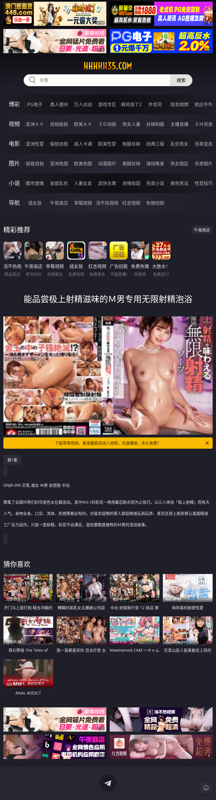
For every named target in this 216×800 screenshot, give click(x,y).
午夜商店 (59, 203)
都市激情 (35, 183)
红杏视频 (131, 203)
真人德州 (59, 104)
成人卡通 (83, 144)
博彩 (14, 104)
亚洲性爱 (35, 144)
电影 (14, 144)
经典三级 (155, 144)
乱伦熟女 (179, 144)
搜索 (181, 80)
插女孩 (35, 203)
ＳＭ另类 (204, 124)
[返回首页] (206, 787)
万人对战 (83, 104)
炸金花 (155, 104)
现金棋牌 (179, 104)
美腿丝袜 (131, 163)
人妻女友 (83, 183)
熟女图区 (179, 163)
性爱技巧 (204, 183)
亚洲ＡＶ (35, 124)
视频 (14, 124)
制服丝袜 (131, 144)
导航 (14, 203)
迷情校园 (131, 183)
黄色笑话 (179, 183)
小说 (14, 183)
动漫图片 (107, 163)
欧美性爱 (107, 144)
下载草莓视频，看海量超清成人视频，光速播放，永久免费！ (108, 443)
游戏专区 (107, 104)
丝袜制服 (155, 124)
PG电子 (34, 104)
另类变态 (204, 144)
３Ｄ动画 (107, 124)
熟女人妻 (131, 124)
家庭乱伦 (59, 183)
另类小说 (155, 183)
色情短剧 (155, 203)
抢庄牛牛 (204, 104)
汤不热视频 (107, 203)
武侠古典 (107, 183)
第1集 (12, 459)
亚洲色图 (59, 163)
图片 (14, 163)
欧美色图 (83, 163)
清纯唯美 (155, 163)
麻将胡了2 (131, 104)
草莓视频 (83, 203)
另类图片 (204, 163)
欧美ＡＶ (83, 124)
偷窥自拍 (35, 163)
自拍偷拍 (59, 124)
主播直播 (179, 124)
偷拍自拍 (59, 144)
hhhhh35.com (108, 65)
